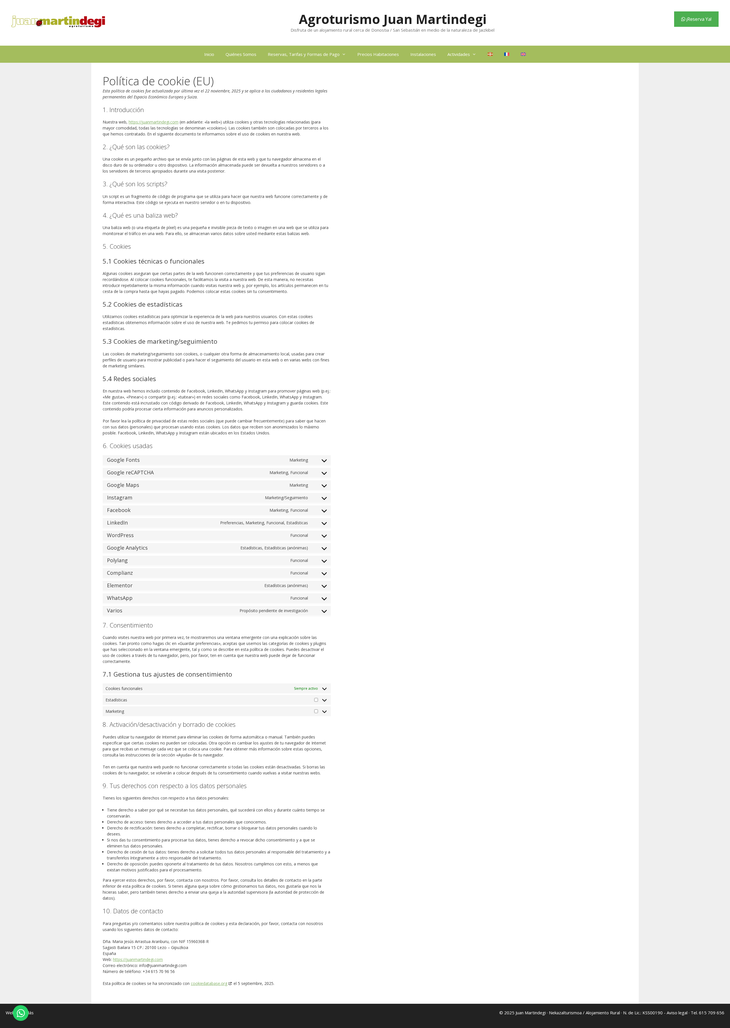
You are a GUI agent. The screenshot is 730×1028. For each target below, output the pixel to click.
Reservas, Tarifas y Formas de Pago (304, 54)
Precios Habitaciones (378, 54)
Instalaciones (423, 54)
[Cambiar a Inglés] (523, 54)
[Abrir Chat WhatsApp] (21, 1013)
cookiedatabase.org (209, 983)
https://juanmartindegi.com (154, 122)
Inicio (209, 54)
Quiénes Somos (241, 54)
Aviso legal (677, 1012)
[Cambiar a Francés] (506, 54)
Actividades (458, 54)
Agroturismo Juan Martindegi (392, 19)
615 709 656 (711, 1012)
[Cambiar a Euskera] (490, 54)
